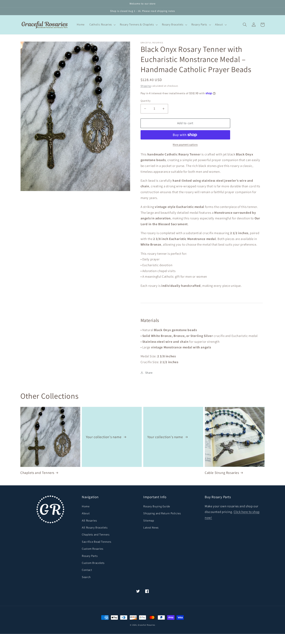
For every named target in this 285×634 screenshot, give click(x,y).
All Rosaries (89, 520)
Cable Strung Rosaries (222, 472)
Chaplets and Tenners (37, 472)
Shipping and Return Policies (162, 513)
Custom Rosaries (92, 548)
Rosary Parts (90, 556)
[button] (102, 24)
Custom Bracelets (93, 563)
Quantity (146, 100)
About (86, 513)
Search (86, 577)
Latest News (151, 527)
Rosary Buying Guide (156, 506)
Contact (87, 570)
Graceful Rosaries (146, 625)
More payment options (185, 144)
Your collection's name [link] (104, 437)
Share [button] (149, 372)
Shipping (146, 85)
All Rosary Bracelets (95, 527)
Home (86, 506)
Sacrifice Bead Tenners (96, 541)
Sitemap (148, 520)
